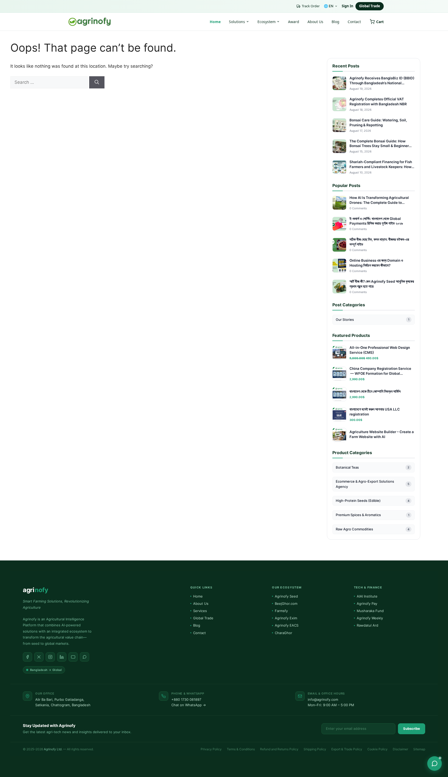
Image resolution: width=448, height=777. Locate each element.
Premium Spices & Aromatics (372, 515)
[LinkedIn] (61, 657)
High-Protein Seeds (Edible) (372, 500)
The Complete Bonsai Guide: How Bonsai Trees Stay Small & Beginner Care (379, 144)
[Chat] (434, 763)
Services (200, 611)
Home (215, 21)
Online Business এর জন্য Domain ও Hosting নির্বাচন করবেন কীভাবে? (376, 262)
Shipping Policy (315, 749)
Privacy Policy (211, 749)
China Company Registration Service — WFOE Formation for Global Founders (380, 371)
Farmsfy (281, 611)
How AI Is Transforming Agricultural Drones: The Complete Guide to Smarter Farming (379, 200)
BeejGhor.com (286, 603)
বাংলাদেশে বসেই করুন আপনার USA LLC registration (374, 411)
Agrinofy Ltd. (53, 749)
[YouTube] (73, 657)
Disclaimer (400, 749)
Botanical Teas (372, 467)
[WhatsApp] (84, 657)
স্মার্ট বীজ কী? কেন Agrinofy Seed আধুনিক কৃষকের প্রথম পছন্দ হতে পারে (381, 283)
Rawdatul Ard (367, 625)
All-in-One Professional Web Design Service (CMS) (379, 350)
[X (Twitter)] (39, 657)
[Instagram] (50, 657)
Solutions (237, 21)
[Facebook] (27, 657)
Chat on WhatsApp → (188, 705)
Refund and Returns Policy (279, 749)
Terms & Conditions (241, 749)
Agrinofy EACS (286, 625)
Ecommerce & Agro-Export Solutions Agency (372, 484)
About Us (315, 21)
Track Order (311, 6)
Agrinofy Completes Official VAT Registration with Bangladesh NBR (378, 101)
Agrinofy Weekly (370, 618)
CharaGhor (283, 633)
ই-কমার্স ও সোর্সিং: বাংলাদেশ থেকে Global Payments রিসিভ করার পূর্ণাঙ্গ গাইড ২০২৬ (376, 221)
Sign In (347, 6)
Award (293, 21)
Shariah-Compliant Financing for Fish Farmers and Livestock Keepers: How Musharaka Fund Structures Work (380, 164)
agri (35, 590)
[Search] (96, 82)
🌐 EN (328, 6)
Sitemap (419, 749)
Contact (354, 21)
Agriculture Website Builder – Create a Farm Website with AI (381, 434)
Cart (380, 21)
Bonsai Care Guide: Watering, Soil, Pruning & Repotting (378, 122)
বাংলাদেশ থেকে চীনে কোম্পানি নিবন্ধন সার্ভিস (375, 391)
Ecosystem (266, 21)
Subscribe (411, 728)
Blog (335, 21)
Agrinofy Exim (286, 618)
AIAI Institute (367, 596)
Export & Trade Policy (346, 749)
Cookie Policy (377, 749)
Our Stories (372, 319)
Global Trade (369, 6)
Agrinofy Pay (367, 603)
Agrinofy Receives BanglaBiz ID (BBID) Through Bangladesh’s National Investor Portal (381, 81)
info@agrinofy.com (323, 699)
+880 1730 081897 (186, 699)
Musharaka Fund (370, 611)
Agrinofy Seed (286, 596)
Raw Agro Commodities (372, 529)
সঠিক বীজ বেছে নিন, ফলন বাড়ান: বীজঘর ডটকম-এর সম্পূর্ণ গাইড (379, 241)
